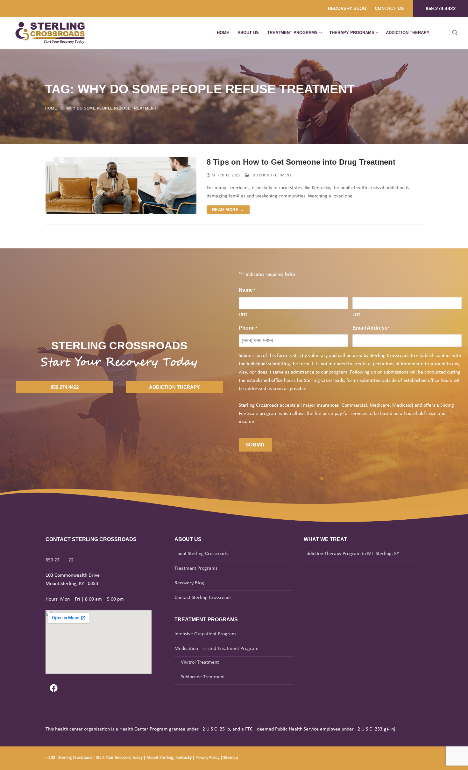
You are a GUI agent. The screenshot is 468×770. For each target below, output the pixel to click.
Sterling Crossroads (75, 757)
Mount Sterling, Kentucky (169, 757)
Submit (255, 444)
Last (356, 314)
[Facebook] (53, 688)
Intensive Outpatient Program (205, 634)
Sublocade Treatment (203, 677)
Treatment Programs (195, 568)
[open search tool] (455, 33)
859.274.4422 (60, 560)
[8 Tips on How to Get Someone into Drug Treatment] (121, 185)
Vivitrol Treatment (200, 662)
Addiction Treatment (270, 175)
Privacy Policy (207, 757)
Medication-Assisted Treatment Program (216, 648)
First (243, 314)
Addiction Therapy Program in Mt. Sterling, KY (351, 553)
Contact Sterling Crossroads (202, 597)
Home (51, 108)
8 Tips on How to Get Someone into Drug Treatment (301, 162)
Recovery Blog (189, 583)
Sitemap (230, 757)
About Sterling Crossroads (201, 553)
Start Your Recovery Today (119, 757)
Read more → (228, 209)
